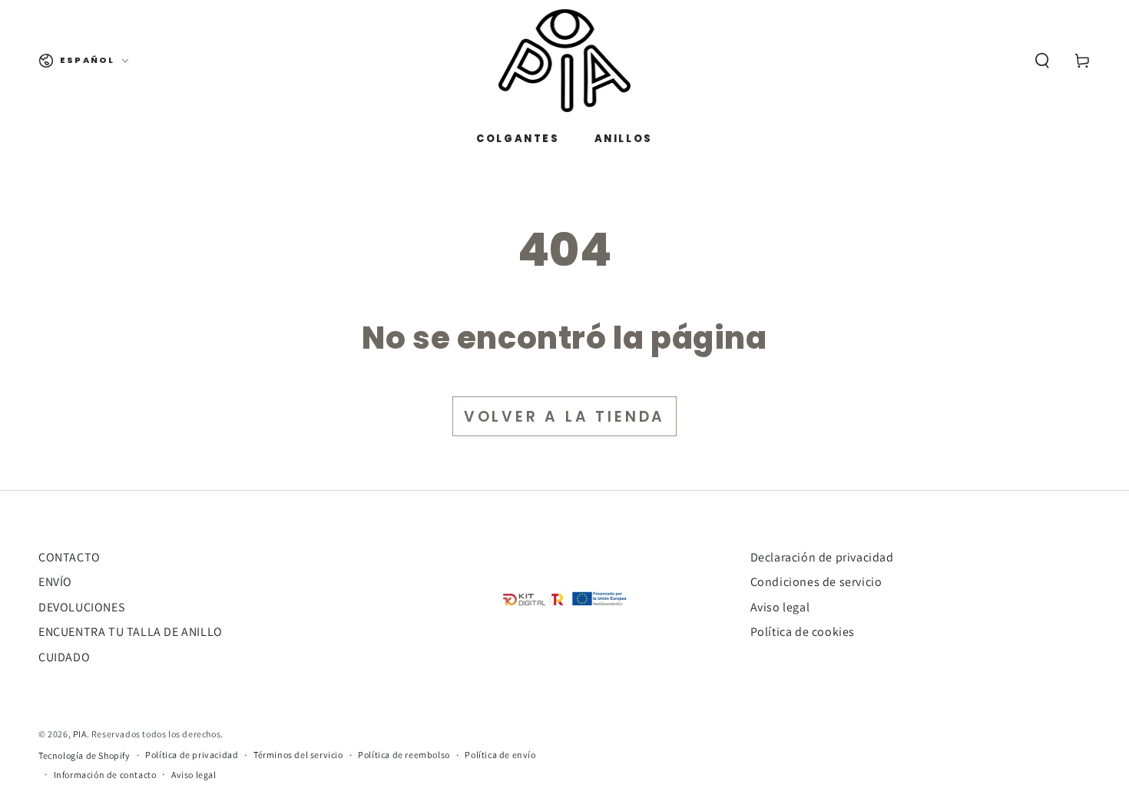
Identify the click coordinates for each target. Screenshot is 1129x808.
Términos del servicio (298, 754)
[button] (1042, 61)
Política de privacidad (191, 754)
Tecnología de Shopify (84, 755)
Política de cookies (802, 632)
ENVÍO (55, 582)
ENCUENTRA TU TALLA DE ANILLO (130, 632)
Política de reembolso (404, 754)
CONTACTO (69, 557)
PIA (80, 734)
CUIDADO (64, 657)
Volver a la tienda (564, 416)
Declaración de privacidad (822, 557)
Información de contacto (105, 774)
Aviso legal (780, 607)
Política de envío (500, 754)
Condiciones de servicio (816, 582)
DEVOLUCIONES (81, 607)
